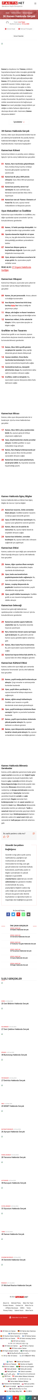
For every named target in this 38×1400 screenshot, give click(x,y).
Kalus (13, 306)
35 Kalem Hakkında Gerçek (19, 930)
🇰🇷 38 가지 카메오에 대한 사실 (18, 1343)
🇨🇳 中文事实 (28, 1391)
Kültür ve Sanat (16, 13)
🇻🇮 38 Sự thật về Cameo (9, 1356)
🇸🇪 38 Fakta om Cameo (28, 1351)
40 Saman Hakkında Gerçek (12, 1234)
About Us (6, 1303)
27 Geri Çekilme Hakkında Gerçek (15, 1029)
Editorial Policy (16, 1303)
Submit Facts (19, 1310)
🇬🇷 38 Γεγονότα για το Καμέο (18, 1333)
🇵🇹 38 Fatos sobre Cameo (18, 1348)
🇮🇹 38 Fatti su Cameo (18, 1341)
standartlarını (10, 879)
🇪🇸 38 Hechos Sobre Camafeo (10, 1336)
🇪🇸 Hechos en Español (25, 1364)
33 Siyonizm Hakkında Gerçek (13, 1208)
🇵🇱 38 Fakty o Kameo (27, 1346)
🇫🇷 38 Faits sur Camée (8, 1338)
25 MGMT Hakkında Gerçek (12, 1106)
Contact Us (19, 1305)
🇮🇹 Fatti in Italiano (8, 1366)
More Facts (29, 1310)
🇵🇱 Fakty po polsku (28, 1384)
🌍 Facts (10, 1362)
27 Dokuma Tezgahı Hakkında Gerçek (23, 944)
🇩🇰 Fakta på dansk (10, 1369)
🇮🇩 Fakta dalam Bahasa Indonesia (23, 1376)
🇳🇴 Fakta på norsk (11, 1371)
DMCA (22, 1308)
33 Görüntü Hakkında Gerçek (20, 937)
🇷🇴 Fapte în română (9, 1386)
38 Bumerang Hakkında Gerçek (14, 1055)
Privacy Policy (7, 1310)
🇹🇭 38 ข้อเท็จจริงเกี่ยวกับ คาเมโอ (18, 1353)
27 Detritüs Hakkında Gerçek (13, 1080)
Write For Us (29, 1305)
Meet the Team (28, 1303)
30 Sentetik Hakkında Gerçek (13, 1260)
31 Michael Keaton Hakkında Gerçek (16, 1285)
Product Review (8, 1305)
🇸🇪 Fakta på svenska (25, 1369)
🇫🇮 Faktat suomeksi (24, 1371)
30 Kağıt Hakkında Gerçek (19, 965)
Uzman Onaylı (11, 29)
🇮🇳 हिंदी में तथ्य (6, 1376)
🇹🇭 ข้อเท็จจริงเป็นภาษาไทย (18, 1389)
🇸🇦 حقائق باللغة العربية (8, 1374)
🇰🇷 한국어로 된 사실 (24, 1379)
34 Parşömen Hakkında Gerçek (20, 951)
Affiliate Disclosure (12, 1308)
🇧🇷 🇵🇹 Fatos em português (25, 1366)
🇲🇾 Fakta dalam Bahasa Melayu (18, 1381)
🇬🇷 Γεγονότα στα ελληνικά (26, 1374)
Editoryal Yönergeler (26, 29)
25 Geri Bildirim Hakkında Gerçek (15, 1003)
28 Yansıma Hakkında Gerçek (13, 1157)
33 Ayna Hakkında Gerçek (19, 958)
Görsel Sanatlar (27, 13)
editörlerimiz (10, 882)
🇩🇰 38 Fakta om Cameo (8, 1331)
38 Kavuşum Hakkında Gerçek (13, 1183)
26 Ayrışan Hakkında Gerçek (13, 1132)
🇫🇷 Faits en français (9, 1364)
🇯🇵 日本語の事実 (10, 1379)
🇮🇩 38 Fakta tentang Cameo (26, 1338)
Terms (28, 1308)
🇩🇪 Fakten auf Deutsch (22, 1362)
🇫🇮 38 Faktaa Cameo (29, 1336)
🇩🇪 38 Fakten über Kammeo (27, 1331)
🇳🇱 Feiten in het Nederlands (11, 1384)
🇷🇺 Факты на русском (25, 1386)
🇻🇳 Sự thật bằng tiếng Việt (13, 1391)
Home (7, 13)
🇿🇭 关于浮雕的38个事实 (27, 1356)
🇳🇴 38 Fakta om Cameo (10, 1346)
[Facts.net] (13, 3)
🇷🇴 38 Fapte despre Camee (9, 1351)
